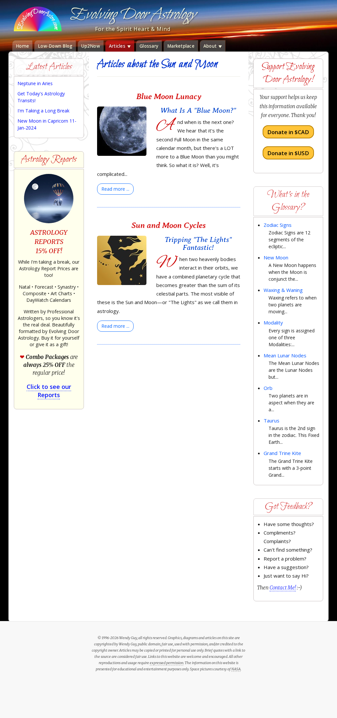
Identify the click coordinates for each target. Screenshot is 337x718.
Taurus (271, 420)
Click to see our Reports (49, 391)
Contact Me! (283, 588)
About (210, 46)
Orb (268, 388)
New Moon (276, 257)
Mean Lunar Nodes (285, 355)
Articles (118, 46)
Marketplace (180, 46)
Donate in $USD (288, 152)
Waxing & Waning (283, 290)
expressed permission (166, 662)
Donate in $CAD (288, 132)
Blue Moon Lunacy (168, 96)
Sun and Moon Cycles (168, 225)
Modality (273, 322)
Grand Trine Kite (282, 453)
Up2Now (90, 46)
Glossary (149, 46)
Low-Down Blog (55, 46)
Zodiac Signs (278, 225)
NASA (236, 669)
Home (22, 46)
